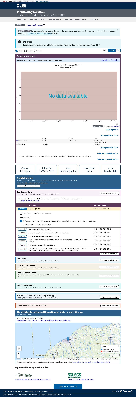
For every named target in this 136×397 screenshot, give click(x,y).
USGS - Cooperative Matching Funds (81, 379)
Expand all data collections (28, 186)
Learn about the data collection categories (32, 183)
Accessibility (28, 391)
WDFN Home (21, 20)
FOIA (69, 394)
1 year (39, 51)
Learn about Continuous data (28, 201)
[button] (68, 339)
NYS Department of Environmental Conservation (33, 379)
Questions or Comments (68, 387)
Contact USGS (47, 391)
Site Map (37, 391)
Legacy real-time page (34, 25)
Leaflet (24, 359)
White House (51, 394)
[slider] (117, 123)
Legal (20, 391)
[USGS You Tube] (129, 392)
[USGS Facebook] (121, 392)
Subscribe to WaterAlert (110, 60)
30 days (30, 51)
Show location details (110, 306)
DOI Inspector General (36, 394)
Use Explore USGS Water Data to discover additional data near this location (44, 320)
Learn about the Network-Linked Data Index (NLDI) (91, 362)
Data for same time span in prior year (37, 224)
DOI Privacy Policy (10, 391)
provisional (116, 126)
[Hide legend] (118, 346)
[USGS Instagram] (131, 392)
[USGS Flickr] (126, 392)
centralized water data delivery (40, 33)
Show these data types (109, 260)
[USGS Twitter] (118, 392)
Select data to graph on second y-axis (37, 213)
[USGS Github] (123, 392)
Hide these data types (109, 193)
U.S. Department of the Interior (15, 394)
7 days (21, 51)
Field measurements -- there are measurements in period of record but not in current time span (59, 221)
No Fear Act (61, 394)
